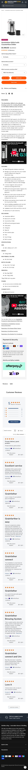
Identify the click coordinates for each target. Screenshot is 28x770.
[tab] (4, 99)
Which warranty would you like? (9, 69)
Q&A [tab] (11, 384)
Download (4, 324)
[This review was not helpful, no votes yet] (21, 454)
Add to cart (19, 78)
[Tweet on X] (6, 93)
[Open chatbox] (25, 767)
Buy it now (14, 82)
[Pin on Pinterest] (12, 93)
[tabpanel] (14, 218)
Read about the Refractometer (9, 331)
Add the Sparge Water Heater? (8, 53)
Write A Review (14, 421)
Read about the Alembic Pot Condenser (11, 334)
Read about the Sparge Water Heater (11, 328)
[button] (25, 2)
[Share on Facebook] (9, 93)
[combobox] (14, 5)
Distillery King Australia (9, 765)
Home (2, 10)
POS (15, 765)
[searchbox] (8, 430)
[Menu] (2, 2)
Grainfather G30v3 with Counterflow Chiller (14, 10)
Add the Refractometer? (7, 61)
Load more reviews (14, 707)
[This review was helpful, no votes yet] (18, 454)
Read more (18, 536)
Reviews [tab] (5, 384)
